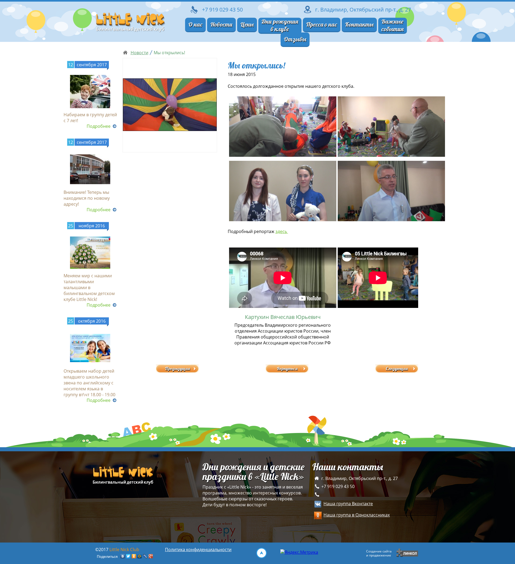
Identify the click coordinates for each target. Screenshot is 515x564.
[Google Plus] (151, 556)
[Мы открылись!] (170, 105)
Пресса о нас (321, 24)
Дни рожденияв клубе (280, 25)
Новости (221, 24)
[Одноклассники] (134, 556)
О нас (195, 24)
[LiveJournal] (145, 556)
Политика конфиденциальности (198, 549)
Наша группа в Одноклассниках (356, 515)
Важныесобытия (392, 25)
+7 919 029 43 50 (338, 486)
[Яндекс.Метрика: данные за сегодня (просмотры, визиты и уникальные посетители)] (299, 552)
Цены (247, 24)
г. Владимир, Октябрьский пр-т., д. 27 (363, 9)
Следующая (397, 368)
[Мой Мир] (139, 556)
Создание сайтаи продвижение (379, 553)
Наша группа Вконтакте (348, 504)
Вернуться (287, 368)
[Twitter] (128, 556)
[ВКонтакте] (123, 556)
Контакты (359, 24)
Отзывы (295, 39)
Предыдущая (177, 368)
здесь (281, 231)
